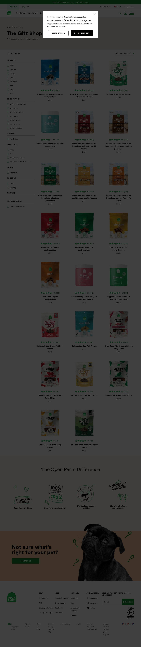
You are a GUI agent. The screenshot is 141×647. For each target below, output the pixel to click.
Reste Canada (58, 33)
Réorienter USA (81, 33)
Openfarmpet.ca (73, 20)
